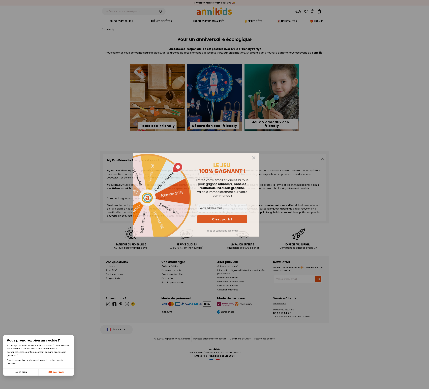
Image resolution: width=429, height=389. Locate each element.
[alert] (214, 195)
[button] (241, 219)
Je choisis (21, 372)
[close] (272, 157)
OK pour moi (56, 372)
